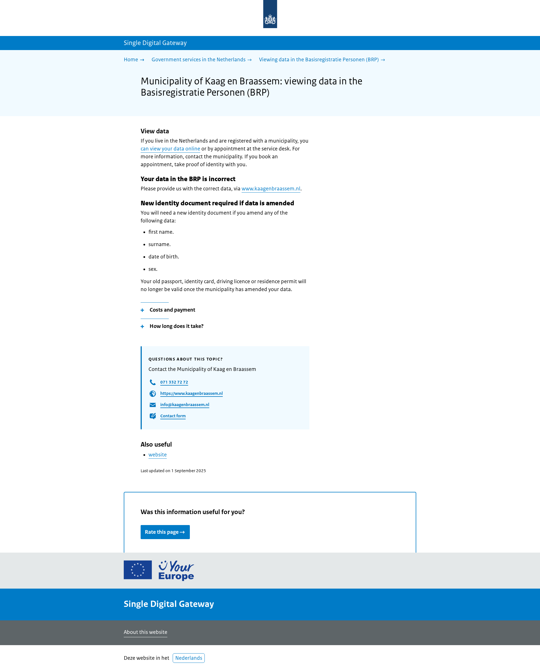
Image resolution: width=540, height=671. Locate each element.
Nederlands (188, 658)
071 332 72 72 (174, 382)
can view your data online (170, 148)
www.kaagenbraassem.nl (271, 188)
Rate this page (162, 532)
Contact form (173, 415)
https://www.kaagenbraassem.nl (191, 393)
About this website (145, 632)
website (157, 454)
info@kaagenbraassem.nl (184, 404)
